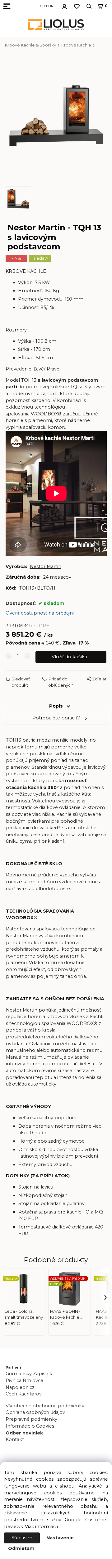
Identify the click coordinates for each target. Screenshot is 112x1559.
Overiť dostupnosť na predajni (40, 613)
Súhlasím (22, 1538)
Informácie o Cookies (30, 1426)
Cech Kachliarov (24, 1394)
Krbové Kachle (76, 45)
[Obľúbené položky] (77, 6)
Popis (56, 706)
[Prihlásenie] (64, 6)
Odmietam (21, 1548)
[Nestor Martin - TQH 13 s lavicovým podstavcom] (56, 117)
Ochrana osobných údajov (35, 1412)
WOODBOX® (46, 414)
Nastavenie (60, 1538)
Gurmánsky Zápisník (29, 1373)
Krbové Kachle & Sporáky (30, 45)
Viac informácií (41, 1526)
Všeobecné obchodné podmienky (45, 1406)
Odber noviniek (24, 1433)
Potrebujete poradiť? (56, 718)
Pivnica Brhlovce (26, 1380)
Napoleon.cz (20, 1387)
